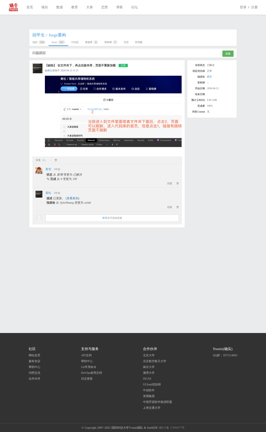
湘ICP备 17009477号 (172, 427)
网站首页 (34, 355)
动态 (38, 42)
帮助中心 (34, 367)
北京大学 (149, 355)
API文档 (86, 355)
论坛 (134, 7)
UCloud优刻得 (152, 384)
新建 (227, 53)
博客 (119, 7)
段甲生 (39, 35)
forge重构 (57, 35)
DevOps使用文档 (91, 372)
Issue (57, 42)
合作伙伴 (34, 378)
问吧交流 (34, 372)
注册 (254, 7)
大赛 (89, 7)
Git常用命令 (88, 367)
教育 (74, 7)
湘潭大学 (149, 372)
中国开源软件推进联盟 (157, 402)
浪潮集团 (149, 396)
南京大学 (149, 367)
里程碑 (110, 42)
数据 (59, 7)
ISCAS (147, 378)
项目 (44, 7)
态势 (104, 7)
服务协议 (34, 361)
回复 (169, 183)
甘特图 (138, 42)
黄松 (49, 70)
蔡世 (48, 169)
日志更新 (87, 378)
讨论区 (75, 42)
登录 (243, 7)
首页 (29, 7)
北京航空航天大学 (154, 361)
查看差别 (72, 198)
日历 (126, 42)
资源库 (90, 42)
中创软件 (149, 390)
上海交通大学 (151, 407)
